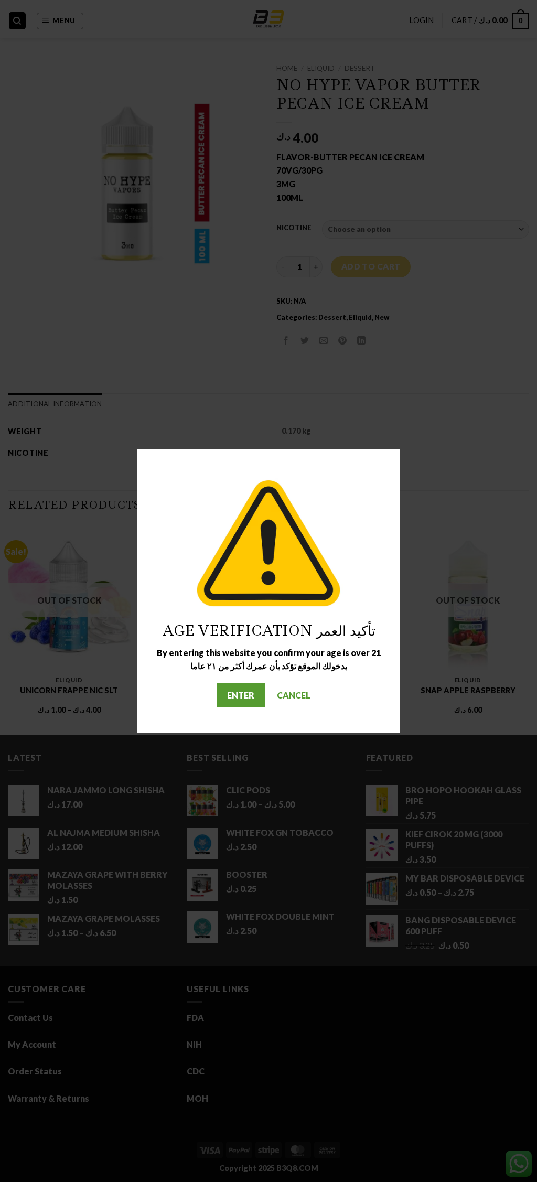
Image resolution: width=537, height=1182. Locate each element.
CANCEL (293, 695)
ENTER (240, 695)
